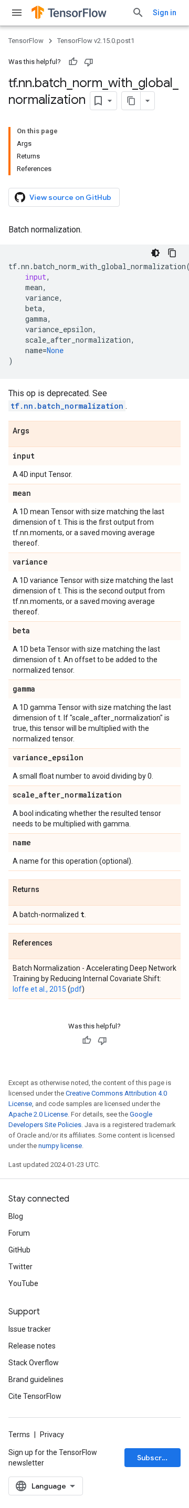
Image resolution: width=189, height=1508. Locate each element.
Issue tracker (29, 1329)
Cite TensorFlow (34, 1396)
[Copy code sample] (172, 253)
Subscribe (155, 1457)
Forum (19, 1233)
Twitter (20, 1266)
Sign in (164, 12)
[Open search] (138, 12)
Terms (19, 1434)
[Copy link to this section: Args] (39, 431)
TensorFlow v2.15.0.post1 (95, 41)
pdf (76, 989)
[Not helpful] (89, 62)
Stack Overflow (33, 1362)
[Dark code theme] (155, 253)
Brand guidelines (36, 1379)
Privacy (52, 1434)
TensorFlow (26, 41)
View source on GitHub (70, 197)
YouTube (23, 1283)
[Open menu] (16, 12)
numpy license (60, 1146)
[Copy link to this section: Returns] (49, 890)
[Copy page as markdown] (131, 101)
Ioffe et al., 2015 (39, 989)
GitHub (19, 1250)
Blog (15, 1216)
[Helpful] (73, 62)
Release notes (32, 1346)
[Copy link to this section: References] (63, 943)
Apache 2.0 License (38, 1114)
